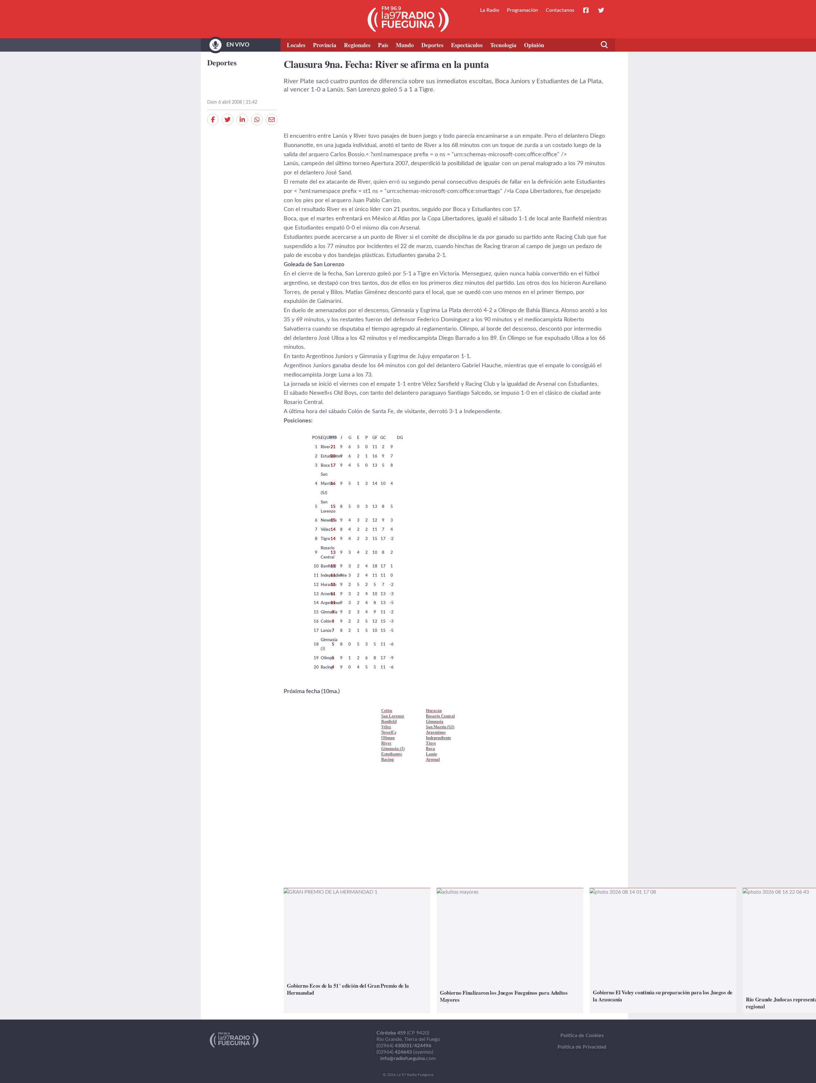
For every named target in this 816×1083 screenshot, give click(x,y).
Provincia (324, 45)
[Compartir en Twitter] (227, 119)
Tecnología (503, 45)
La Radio (489, 10)
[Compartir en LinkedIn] (242, 119)
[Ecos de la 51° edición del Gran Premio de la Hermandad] (357, 950)
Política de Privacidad (581, 1047)
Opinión (534, 45)
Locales (296, 45)
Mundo (405, 45)
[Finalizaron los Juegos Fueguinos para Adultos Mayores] (510, 950)
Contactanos (560, 10)
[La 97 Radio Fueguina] (408, 19)
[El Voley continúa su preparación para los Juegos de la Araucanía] (663, 950)
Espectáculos (467, 45)
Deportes (432, 45)
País (383, 45)
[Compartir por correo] (271, 119)
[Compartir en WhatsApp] (257, 119)
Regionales (357, 45)
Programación (522, 10)
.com (408, 1058)
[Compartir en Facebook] (213, 119)
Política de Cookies (582, 1035)
